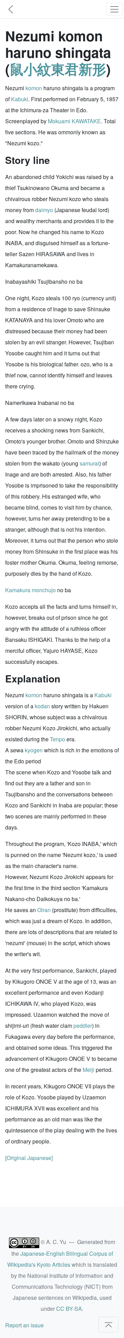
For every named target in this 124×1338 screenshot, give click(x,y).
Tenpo (57, 739)
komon (33, 88)
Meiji (88, 1070)
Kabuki (19, 99)
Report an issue (24, 1325)
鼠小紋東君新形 (58, 69)
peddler (82, 1025)
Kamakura (17, 590)
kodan (42, 706)
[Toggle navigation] (114, 9)
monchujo (44, 590)
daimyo (44, 210)
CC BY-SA (69, 1309)
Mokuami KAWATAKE (74, 121)
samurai (89, 463)
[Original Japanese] (29, 1158)
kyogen (34, 750)
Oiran (44, 910)
